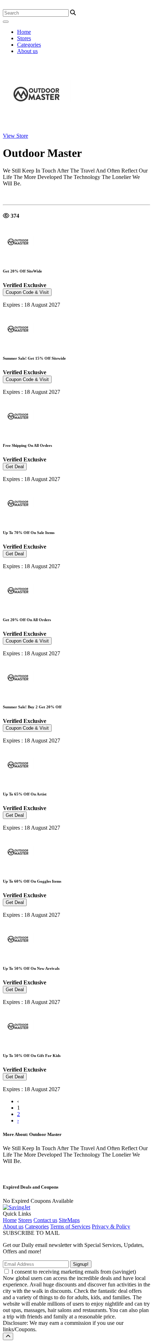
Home (24, 32)
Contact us (45, 1220)
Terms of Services (70, 1226)
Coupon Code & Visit (27, 292)
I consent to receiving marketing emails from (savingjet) (73, 1272)
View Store (15, 136)
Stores (24, 38)
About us (27, 51)
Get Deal (15, 466)
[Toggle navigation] (6, 22)
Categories (29, 45)
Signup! (81, 1264)
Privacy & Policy (111, 1226)
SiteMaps (69, 1220)
